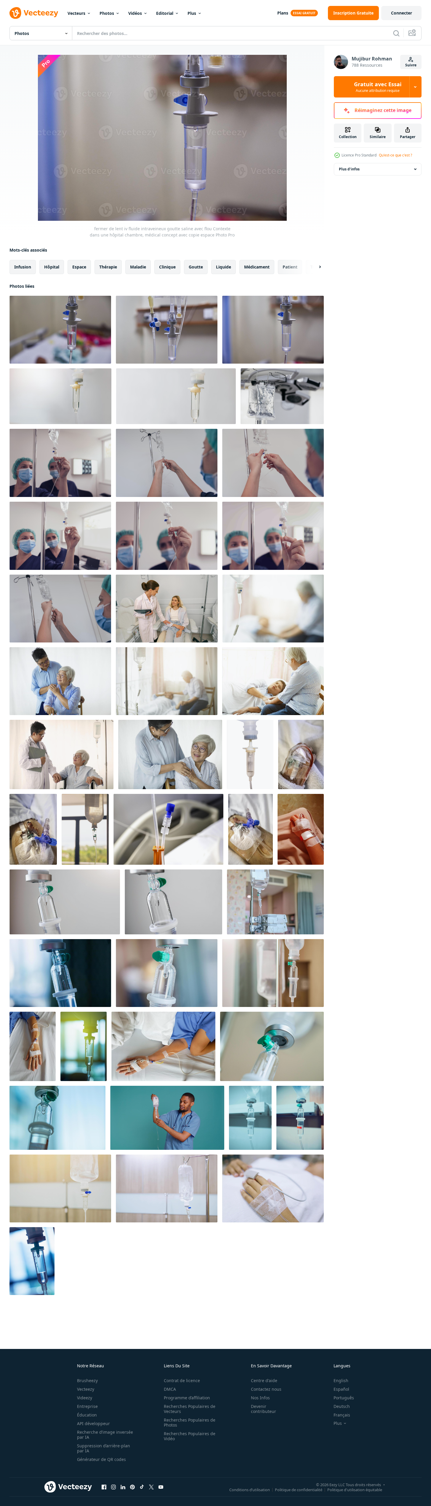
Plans (282, 13)
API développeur (93, 1423)
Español (341, 1389)
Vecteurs (76, 13)
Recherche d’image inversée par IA (105, 1434)
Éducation (87, 1415)
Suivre (410, 65)
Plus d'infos (349, 169)
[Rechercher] (396, 33)
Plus (192, 13)
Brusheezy (87, 1380)
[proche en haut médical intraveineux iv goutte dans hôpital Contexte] (64, 901)
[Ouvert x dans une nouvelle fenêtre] (151, 1486)
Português (344, 1398)
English (341, 1380)
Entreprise (87, 1406)
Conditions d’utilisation (249, 1489)
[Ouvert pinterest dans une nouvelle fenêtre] (132, 1486)
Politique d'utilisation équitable (354, 1489)
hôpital (51, 267)
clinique (167, 267)
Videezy (84, 1398)
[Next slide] (314, 267)
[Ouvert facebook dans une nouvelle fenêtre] (104, 1486)
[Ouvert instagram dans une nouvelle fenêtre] (113, 1486)
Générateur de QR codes (101, 1459)
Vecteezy (85, 1389)
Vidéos (135, 13)
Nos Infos (260, 1398)
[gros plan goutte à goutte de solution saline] (83, 1046)
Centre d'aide (264, 1380)
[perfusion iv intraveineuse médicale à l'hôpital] (250, 1118)
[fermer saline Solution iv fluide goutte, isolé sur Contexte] (250, 754)
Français (342, 1415)
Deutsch (342, 1406)
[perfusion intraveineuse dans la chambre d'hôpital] (32, 1261)
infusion (22, 267)
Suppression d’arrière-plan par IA (103, 1448)
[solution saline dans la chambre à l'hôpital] (85, 829)
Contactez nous (266, 1389)
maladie (138, 267)
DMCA (170, 1389)
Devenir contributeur (263, 1408)
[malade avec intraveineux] (301, 754)
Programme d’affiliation (187, 1398)
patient (290, 267)
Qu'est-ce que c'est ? (395, 155)
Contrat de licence (182, 1380)
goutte (196, 267)
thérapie (108, 267)
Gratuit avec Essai (377, 87)
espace (79, 267)
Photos (107, 13)
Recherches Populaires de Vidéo (189, 1436)
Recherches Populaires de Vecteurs (189, 1408)
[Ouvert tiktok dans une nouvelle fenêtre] (142, 1486)
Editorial (164, 13)
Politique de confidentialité (298, 1489)
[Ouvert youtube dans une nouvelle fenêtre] (160, 1486)
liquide (223, 267)
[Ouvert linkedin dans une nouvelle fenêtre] (123, 1486)
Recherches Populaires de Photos (189, 1422)
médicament (257, 267)
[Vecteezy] (33, 13)
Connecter (401, 13)
